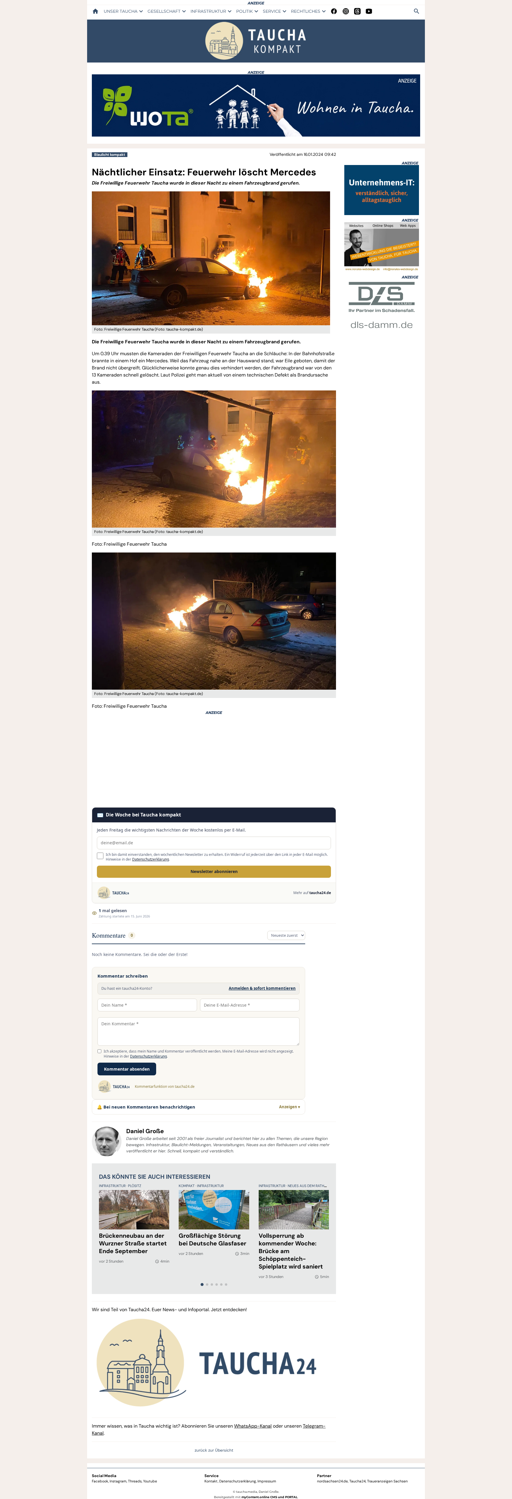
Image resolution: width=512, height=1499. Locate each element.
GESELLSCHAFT (164, 11)
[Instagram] (346, 11)
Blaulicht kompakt (109, 154)
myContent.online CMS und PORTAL (269, 1497)
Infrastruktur (113, 1185)
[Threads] (357, 11)
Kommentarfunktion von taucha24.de (164, 1086)
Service (211, 1475)
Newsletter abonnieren (214, 871)
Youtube (150, 1481)
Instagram (118, 1481)
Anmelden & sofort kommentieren (262, 988)
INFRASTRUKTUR (208, 11)
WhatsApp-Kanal (253, 1426)
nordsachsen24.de (332, 1481)
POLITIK (244, 11)
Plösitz (134, 1185)
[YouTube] (369, 11)
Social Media (104, 1475)
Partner (324, 1475)
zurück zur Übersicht (214, 1450)
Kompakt (187, 1185)
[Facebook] (334, 11)
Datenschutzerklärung (150, 859)
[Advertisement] (214, 761)
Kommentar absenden (127, 1069)
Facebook (100, 1481)
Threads (135, 1481)
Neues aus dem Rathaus (309, 1185)
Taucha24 (357, 1481)
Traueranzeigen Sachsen (387, 1481)
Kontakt (211, 1481)
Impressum (266, 1481)
